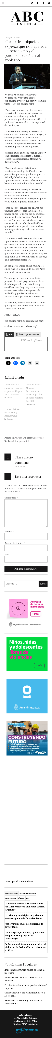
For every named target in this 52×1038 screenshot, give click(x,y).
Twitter (31, 3)
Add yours (20, 466)
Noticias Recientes (11, 893)
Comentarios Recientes (27, 893)
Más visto (21, 898)
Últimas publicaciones (28, 334)
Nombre (9, 531)
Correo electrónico (14, 543)
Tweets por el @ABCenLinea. (18, 881)
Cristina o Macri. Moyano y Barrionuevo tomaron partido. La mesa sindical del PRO (34, 393)
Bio (10, 334)
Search (47, 3)
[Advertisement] (26, 833)
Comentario (11, 498)
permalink (24, 441)
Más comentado (10, 898)
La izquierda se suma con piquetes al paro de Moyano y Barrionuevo (14, 390)
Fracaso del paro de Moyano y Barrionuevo (12, 412)
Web (6, 554)
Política (17, 38)
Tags (27, 898)
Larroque (39, 438)
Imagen (9, 38)
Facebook (36, 3)
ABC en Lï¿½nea (31, 340)
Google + (42, 3)
